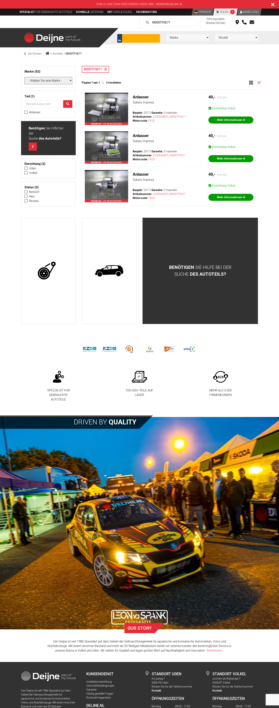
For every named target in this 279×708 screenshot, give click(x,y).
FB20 (151, 120)
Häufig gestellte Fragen (99, 693)
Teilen (226, 11)
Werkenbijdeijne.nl (169, 4)
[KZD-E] (89, 349)
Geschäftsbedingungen (100, 685)
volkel (33, 173)
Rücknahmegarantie (98, 697)
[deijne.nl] (52, 37)
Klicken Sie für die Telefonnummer (172, 686)
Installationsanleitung (99, 681)
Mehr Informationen (230, 119)
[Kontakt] (252, 22)
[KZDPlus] (109, 349)
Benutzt (34, 192)
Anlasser (34, 112)
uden (32, 168)
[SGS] (129, 349)
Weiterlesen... (215, 650)
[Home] (47, 53)
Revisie (34, 201)
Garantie (91, 689)
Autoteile (57, 53)
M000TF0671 (74, 53)
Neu (31, 196)
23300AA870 (161, 116)
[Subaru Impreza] (106, 109)
